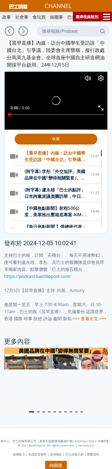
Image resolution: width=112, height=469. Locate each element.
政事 (6, 17)
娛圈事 (56, 17)
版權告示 (19, 454)
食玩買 (39, 17)
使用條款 (56, 454)
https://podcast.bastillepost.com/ (37, 276)
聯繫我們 (93, 454)
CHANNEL (58, 6)
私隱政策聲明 (37, 454)
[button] (31, 411)
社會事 (21, 17)
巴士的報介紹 (74, 454)
